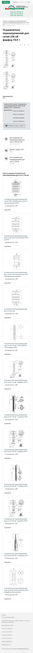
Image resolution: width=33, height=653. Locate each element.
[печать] (24, 44)
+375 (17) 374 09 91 (16, 14)
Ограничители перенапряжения (17, 21)
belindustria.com (6, 644)
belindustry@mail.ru (7, 641)
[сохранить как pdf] (28, 44)
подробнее (7, 210)
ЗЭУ (4, 98)
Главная (5, 21)
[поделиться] (20, 44)
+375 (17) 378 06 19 (18, 121)
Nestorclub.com (24, 648)
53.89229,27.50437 (8, 625)
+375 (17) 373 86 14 (16, 12)
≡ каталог (6, 2)
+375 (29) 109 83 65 (16, 15)
